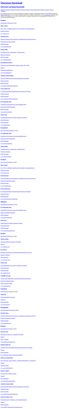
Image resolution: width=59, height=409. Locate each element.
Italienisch (23, 9)
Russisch (43, 9)
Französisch (17, 9)
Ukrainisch (3, 11)
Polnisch (32, 9)
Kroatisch (28, 9)
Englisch (13, 9)
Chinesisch (7, 9)
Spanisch (47, 9)
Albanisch (3, 9)
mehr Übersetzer (7, 23)
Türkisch (51, 9)
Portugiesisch (37, 9)
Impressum (3, 14)
